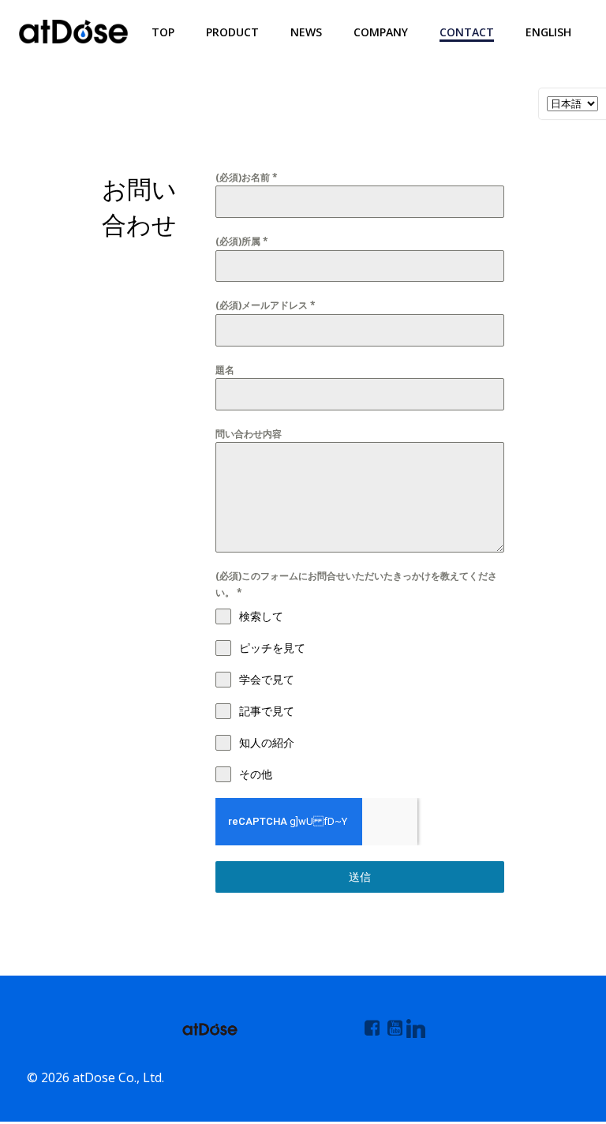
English (548, 31)
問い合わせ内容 (248, 433)
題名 (224, 370)
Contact (467, 31)
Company (381, 31)
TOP (163, 31)
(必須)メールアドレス (265, 305)
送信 (360, 876)
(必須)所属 (241, 241)
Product (232, 31)
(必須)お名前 (246, 177)
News (306, 31)
